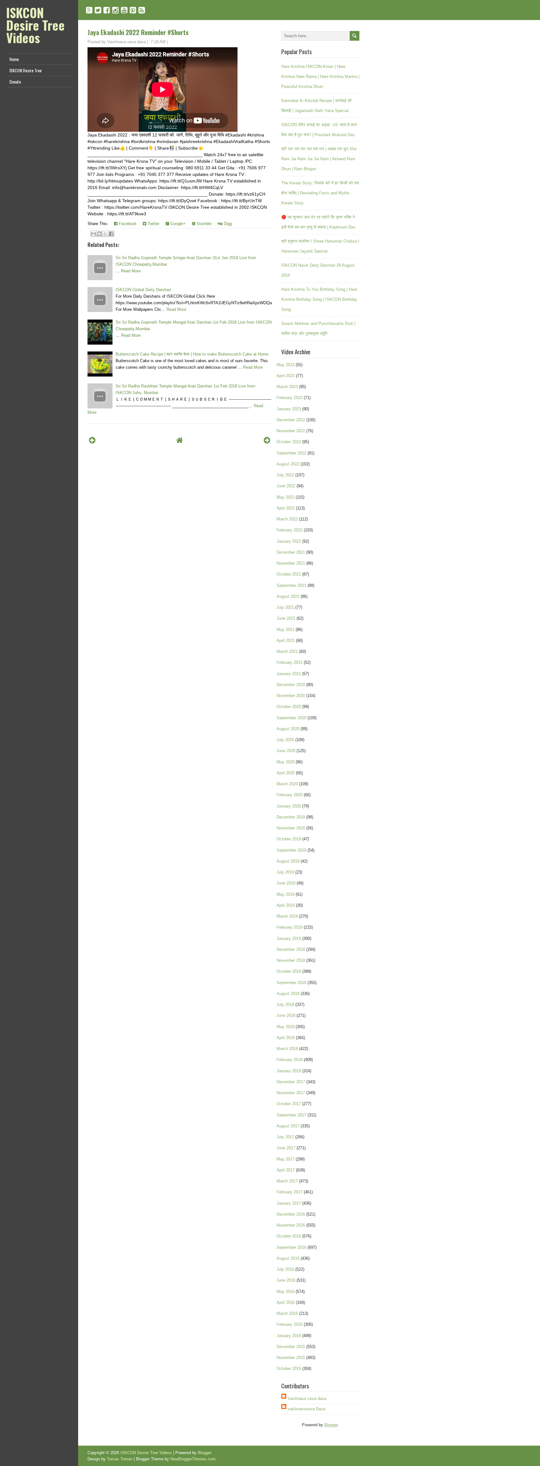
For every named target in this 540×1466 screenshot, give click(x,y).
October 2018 (289, 971)
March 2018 (287, 1048)
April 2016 (286, 1302)
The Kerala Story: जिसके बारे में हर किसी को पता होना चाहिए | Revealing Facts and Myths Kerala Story (320, 193)
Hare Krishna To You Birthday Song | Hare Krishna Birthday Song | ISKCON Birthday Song (319, 299)
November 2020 (291, 695)
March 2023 (287, 386)
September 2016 (291, 1247)
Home (14, 59)
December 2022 (291, 420)
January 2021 (289, 673)
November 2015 (291, 1357)
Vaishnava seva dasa (307, 1398)
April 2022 (286, 508)
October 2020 (289, 706)
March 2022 (287, 519)
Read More (131, 271)
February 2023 (289, 397)
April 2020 (286, 773)
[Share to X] (105, 234)
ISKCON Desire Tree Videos (35, 25)
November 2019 (291, 828)
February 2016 (289, 1324)
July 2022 (285, 475)
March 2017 (287, 1181)
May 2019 (285, 894)
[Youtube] (124, 10)
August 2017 (288, 1126)
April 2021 (286, 640)
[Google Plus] (89, 10)
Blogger (331, 1424)
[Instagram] (115, 10)
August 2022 (288, 464)
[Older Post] (267, 440)
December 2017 (291, 1081)
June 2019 (286, 883)
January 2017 (289, 1203)
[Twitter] (98, 10)
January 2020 (289, 806)
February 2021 (289, 662)
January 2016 (289, 1335)
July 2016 (285, 1269)
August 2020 (288, 728)
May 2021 (285, 629)
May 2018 (285, 1026)
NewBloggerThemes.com (193, 1459)
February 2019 (289, 927)
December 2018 (291, 949)
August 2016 (288, 1258)
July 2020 (285, 739)
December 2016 (291, 1214)
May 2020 (285, 762)
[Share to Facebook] (111, 234)
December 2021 (291, 552)
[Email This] (93, 234)
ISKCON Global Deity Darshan (143, 289)
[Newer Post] (92, 440)
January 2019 (289, 938)
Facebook (127, 223)
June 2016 (286, 1280)
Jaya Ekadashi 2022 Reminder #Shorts (138, 32)
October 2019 (289, 839)
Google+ (177, 223)
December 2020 (291, 684)
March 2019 (287, 916)
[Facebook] (106, 10)
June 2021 (286, 618)
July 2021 (285, 607)
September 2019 (291, 850)
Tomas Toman (119, 1459)
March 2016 (287, 1313)
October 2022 (289, 441)
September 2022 (291, 453)
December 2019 (291, 817)
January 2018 (289, 1071)
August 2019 (288, 861)
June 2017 (286, 1148)
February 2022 (289, 530)
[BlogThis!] (99, 234)
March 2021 (287, 651)
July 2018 (285, 1004)
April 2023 (286, 375)
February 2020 (289, 794)
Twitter (152, 223)
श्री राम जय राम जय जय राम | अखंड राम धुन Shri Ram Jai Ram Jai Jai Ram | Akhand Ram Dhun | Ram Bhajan (319, 158)
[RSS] (141, 10)
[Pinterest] (133, 10)
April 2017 (286, 1170)
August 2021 (288, 596)
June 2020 (286, 750)
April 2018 (286, 1037)
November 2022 (291, 430)
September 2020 (291, 717)
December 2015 (291, 1346)
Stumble (203, 223)
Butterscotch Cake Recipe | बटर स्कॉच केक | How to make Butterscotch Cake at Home (192, 354)
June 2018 (286, 1015)
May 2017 (285, 1159)
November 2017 (291, 1092)
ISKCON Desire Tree (25, 70)
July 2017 (285, 1137)
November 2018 (291, 960)
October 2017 (289, 1103)
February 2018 (289, 1059)
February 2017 (289, 1192)
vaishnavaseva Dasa (306, 1409)
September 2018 (291, 982)
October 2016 (289, 1236)
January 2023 (289, 409)
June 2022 (286, 486)
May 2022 (285, 497)
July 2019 (285, 872)
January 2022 (289, 541)
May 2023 (285, 364)
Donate (15, 81)
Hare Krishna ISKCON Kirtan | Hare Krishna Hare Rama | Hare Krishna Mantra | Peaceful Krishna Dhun (320, 76)
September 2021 (291, 585)
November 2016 (291, 1225)
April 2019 (286, 905)
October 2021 (289, 574)
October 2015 (289, 1368)
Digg (227, 223)
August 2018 (288, 993)
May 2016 (285, 1291)
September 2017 (291, 1115)
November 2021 (291, 563)
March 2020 (287, 784)
